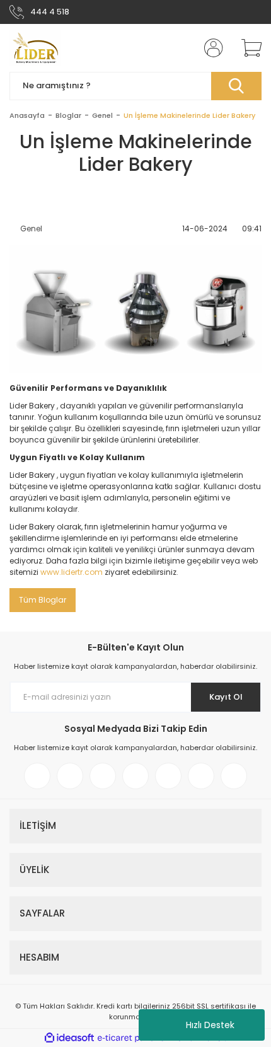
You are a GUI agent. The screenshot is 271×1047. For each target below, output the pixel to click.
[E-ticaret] (134, 1038)
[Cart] (247, 48)
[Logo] (35, 48)
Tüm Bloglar (42, 599)
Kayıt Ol (226, 697)
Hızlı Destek (210, 1025)
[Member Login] (210, 48)
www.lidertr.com (71, 572)
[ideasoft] (69, 1038)
